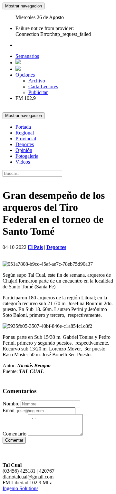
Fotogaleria (26, 156)
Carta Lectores (43, 86)
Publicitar (38, 92)
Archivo (36, 80)
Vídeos (22, 162)
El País (35, 247)
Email (9, 410)
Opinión (23, 150)
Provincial (25, 138)
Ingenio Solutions (20, 488)
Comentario (14, 433)
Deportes (24, 144)
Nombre (11, 403)
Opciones (25, 75)
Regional (24, 132)
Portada (23, 127)
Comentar (14, 440)
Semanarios (27, 56)
